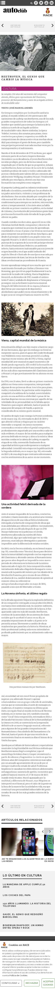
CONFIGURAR (9, 983)
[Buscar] (31, 3)
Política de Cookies (18, 975)
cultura (9, 88)
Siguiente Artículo (39, 26)
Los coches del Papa (17, 895)
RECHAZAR (32, 983)
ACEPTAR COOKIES (48, 983)
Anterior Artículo (16, 26)
